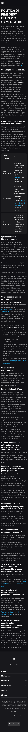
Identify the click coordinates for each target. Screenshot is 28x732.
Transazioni (17, 177)
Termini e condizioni (7, 612)
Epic (2, 586)
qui (21, 65)
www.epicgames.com (8, 309)
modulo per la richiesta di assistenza (20, 203)
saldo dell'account (17, 584)
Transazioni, (5, 311)
